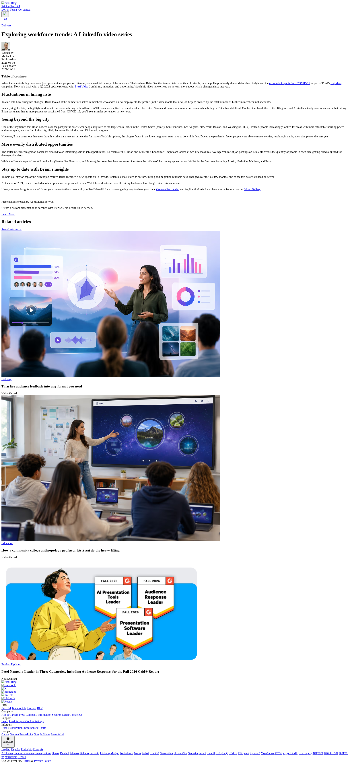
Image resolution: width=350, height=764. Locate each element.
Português (26, 749)
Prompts (31, 708)
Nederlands (126, 753)
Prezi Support (17, 721)
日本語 (22, 757)
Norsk (137, 753)
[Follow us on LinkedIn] (175, 698)
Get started (24, 9)
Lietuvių (105, 753)
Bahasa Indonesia (23, 753)
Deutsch (64, 753)
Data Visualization (12, 727)
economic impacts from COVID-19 (289, 83)
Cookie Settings (34, 721)
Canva (5, 734)
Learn (4, 721)
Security (56, 714)
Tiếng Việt (222, 753)
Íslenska (74, 753)
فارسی (302, 753)
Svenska (193, 753)
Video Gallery (252, 189)
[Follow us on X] (175, 688)
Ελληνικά (243, 753)
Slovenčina (166, 753)
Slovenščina (180, 753)
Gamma (14, 734)
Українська (268, 753)
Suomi (202, 753)
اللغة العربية (290, 753)
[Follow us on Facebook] (175, 685)
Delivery (6, 25)
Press (22, 714)
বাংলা (320, 753)
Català (38, 753)
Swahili (211, 753)
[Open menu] (5, 14)
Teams (13, 9)
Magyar (114, 753)
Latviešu (94, 753)
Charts (42, 727)
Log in (5, 9)
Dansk (55, 753)
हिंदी (315, 753)
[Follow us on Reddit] (175, 701)
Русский (255, 753)
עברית (278, 753)
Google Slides (42, 734)
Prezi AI (15, 6)
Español (15, 749)
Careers (13, 714)
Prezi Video (81, 86)
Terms (26, 760)
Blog (40, 708)
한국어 (333, 753)
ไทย (326, 753)
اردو (310, 753)
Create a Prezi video (167, 189)
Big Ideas (335, 83)
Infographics (30, 727)
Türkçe (233, 753)
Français (38, 749)
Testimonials (19, 708)
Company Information (38, 714)
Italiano (84, 753)
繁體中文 (11, 757)
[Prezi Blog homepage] (9, 3)
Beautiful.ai (57, 734)
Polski (145, 753)
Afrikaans (7, 753)
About (5, 714)
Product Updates (11, 664)
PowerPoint (26, 734)
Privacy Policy (42, 760)
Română (154, 753)
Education (7, 543)
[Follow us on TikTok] (175, 695)
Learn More (8, 214)
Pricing (5, 6)
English (5, 749)
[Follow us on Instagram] (175, 691)
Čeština (46, 753)
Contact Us (75, 714)
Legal (65, 714)
